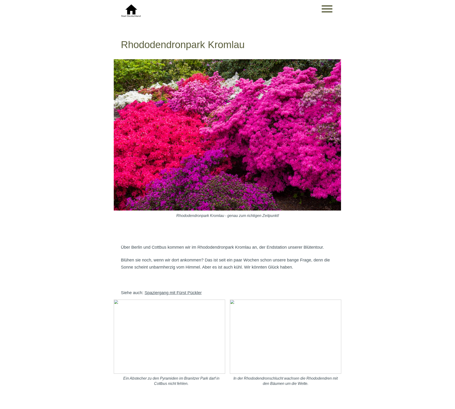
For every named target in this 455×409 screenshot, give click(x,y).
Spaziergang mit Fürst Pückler (173, 292)
